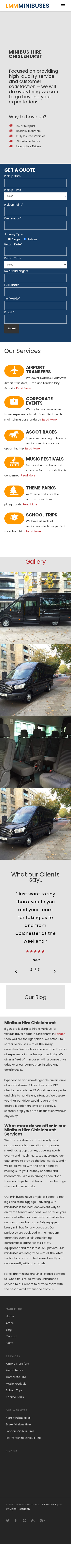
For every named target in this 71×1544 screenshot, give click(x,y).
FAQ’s (9, 1343)
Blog (9, 1330)
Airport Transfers (17, 1364)
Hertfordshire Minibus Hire (23, 1438)
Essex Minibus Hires (19, 1424)
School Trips (14, 1390)
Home (10, 1316)
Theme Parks (15, 1397)
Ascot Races (14, 1370)
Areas (10, 1323)
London (60, 1034)
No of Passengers (16, 271)
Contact (12, 1336)
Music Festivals (16, 1384)
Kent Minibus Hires (18, 1418)
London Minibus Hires (20, 1431)
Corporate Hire (16, 1377)
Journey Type (13, 234)
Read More (23, 388)
